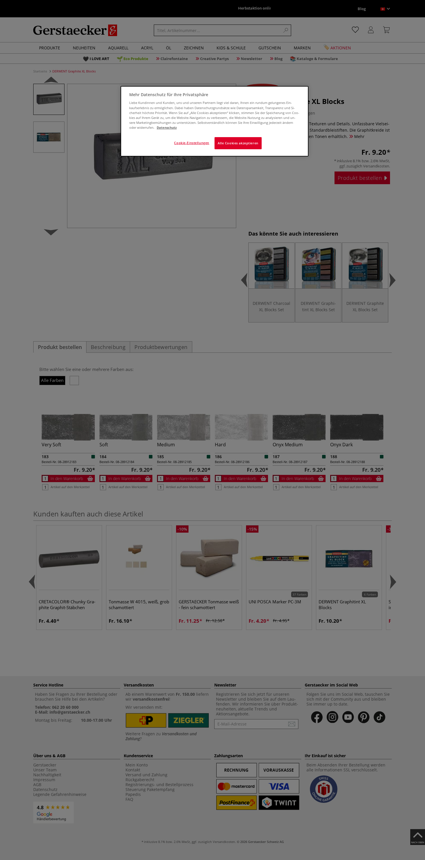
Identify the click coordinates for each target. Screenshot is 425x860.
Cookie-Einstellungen (191, 143)
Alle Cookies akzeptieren (238, 143)
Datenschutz (167, 127)
